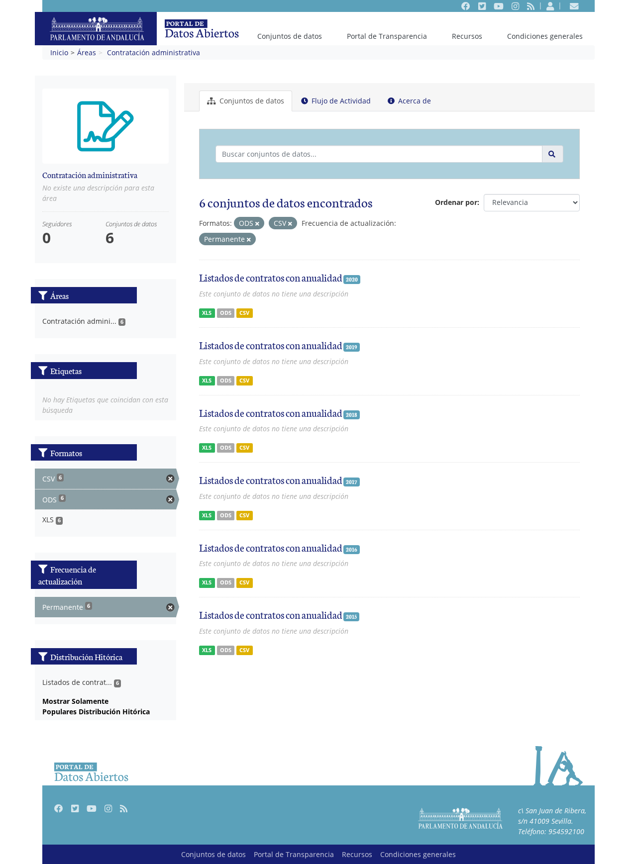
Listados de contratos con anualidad (270, 277)
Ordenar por (456, 202)
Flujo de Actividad (340, 100)
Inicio (59, 52)
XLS (207, 312)
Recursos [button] (467, 36)
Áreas (86, 52)
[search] (552, 154)
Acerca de (413, 100)
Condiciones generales (545, 36)
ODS (225, 312)
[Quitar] (257, 223)
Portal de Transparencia (387, 36)
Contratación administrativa (153, 52)
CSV (244, 312)
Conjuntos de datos (289, 36)
